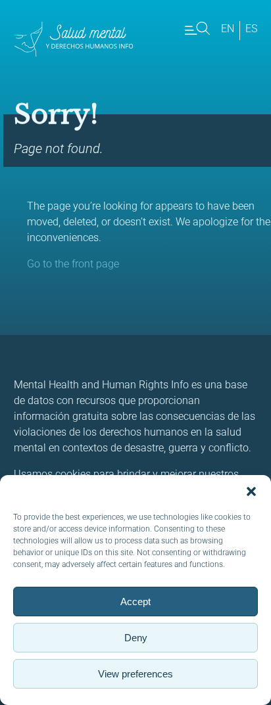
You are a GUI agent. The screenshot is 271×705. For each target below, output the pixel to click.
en (227, 28)
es (251, 28)
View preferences (135, 673)
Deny (135, 637)
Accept (135, 601)
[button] (251, 491)
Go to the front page (73, 264)
